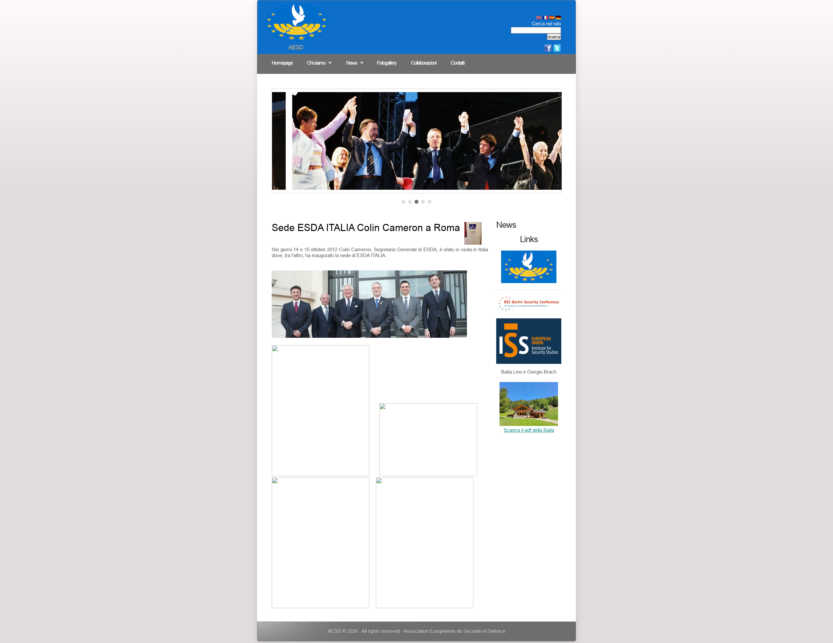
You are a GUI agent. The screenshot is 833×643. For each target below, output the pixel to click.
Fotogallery (387, 62)
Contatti (457, 62)
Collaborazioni (423, 62)
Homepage (282, 62)
